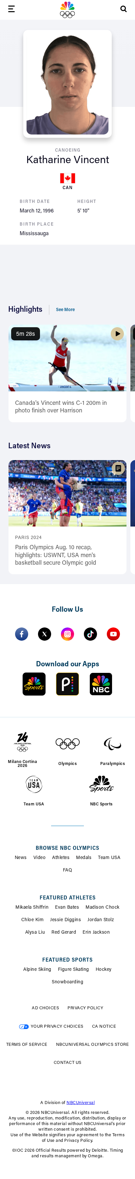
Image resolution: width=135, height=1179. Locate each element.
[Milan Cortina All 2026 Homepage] (67, 10)
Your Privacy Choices (57, 1026)
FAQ (67, 870)
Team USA (109, 858)
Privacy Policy (85, 1008)
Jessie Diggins (65, 920)
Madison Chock (103, 907)
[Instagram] (67, 634)
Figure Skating (73, 970)
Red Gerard (63, 932)
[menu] (11, 10)
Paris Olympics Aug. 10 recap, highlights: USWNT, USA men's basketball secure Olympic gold (55, 555)
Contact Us (68, 1063)
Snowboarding (67, 982)
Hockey (104, 970)
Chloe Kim (32, 920)
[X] (44, 634)
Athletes (60, 858)
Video (39, 858)
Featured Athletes (68, 898)
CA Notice (104, 1026)
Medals (83, 858)
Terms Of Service (27, 1045)
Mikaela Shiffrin (31, 907)
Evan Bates (67, 907)
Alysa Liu (35, 932)
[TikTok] (90, 634)
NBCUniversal (81, 1103)
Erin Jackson (96, 932)
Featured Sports (67, 960)
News (21, 858)
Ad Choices (45, 1008)
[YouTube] (113, 634)
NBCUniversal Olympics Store (92, 1045)
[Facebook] (21, 634)
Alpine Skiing (37, 970)
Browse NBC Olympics (67, 848)
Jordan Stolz (100, 920)
